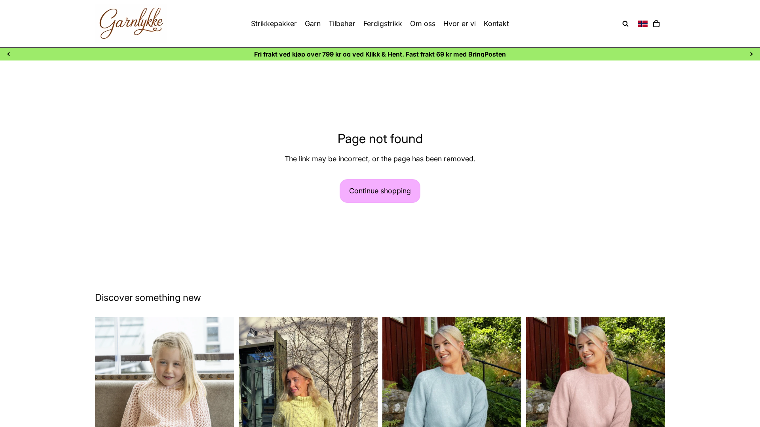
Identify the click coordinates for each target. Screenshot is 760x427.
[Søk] (625, 23)
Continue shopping (380, 191)
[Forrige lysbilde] (8, 54)
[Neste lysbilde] (751, 54)
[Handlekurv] (656, 23)
